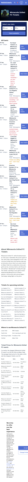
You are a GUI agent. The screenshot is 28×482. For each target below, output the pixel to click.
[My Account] (26, 2)
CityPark (3, 370)
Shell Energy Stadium (6, 367)
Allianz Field (15, 370)
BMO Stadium (15, 362)
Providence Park (16, 367)
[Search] (14, 2)
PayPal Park (4, 365)
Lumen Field (4, 362)
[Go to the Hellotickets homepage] (6, 2)
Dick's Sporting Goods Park (19, 365)
